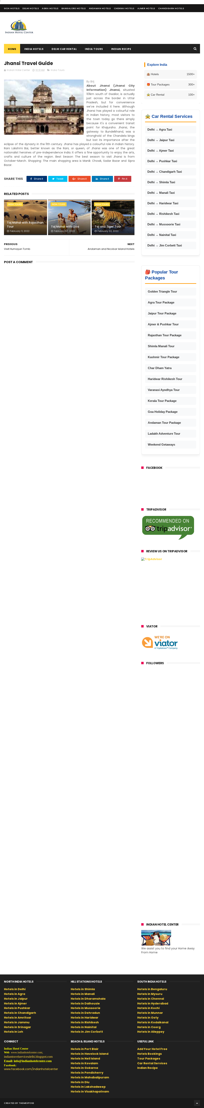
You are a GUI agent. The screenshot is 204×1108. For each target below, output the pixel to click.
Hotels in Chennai (150, 999)
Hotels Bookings (149, 1054)
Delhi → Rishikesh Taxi (163, 213)
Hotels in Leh (13, 1032)
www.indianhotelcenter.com (26, 1052)
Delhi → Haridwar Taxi (162, 203)
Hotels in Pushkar (17, 1008)
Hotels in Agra (14, 994)
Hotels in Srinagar (17, 1027)
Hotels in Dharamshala (88, 999)
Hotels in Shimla (83, 989)
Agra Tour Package (161, 302)
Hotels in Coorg (149, 1027)
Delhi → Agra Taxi (159, 129)
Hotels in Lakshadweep (88, 1087)
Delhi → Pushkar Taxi (162, 161)
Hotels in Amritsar (17, 1018)
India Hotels (33, 49)
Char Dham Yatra (160, 368)
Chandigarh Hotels (171, 8)
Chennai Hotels (124, 8)
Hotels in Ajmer (15, 1003)
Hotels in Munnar (150, 1013)
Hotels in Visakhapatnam (90, 1091)
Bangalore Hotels (74, 8)
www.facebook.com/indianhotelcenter (31, 1069)
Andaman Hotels (100, 8)
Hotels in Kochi (148, 1008)
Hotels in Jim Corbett (87, 1032)
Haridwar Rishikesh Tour (165, 379)
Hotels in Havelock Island (89, 1054)
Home (12, 49)
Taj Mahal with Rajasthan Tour (25, 225)
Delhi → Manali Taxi (161, 192)
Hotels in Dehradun (85, 1013)
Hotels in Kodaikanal (152, 1022)
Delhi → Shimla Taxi (161, 182)
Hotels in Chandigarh (20, 1013)
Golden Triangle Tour (162, 291)
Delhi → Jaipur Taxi (160, 140)
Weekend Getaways (161, 444)
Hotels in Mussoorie (85, 1008)
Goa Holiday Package (163, 411)
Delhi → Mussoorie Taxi (163, 224)
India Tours (94, 49)
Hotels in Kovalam (84, 1063)
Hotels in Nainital (83, 1027)
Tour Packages (148, 1059)
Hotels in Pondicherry (87, 1073)
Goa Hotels (12, 8)
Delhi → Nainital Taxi (161, 235)
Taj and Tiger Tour (108, 227)
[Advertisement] (127, 28)
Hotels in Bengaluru (152, 989)
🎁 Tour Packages (171, 84)
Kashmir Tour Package (163, 357)
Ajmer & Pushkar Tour (163, 324)
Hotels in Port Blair (85, 1049)
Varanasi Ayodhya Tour (164, 390)
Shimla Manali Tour (161, 346)
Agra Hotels (50, 8)
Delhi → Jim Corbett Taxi (164, 245)
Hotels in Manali (83, 994)
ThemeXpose (26, 1103)
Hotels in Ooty (148, 1018)
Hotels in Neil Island (85, 1059)
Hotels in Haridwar (84, 1018)
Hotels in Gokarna (84, 1068)
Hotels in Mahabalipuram (90, 1077)
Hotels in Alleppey (150, 1032)
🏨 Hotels (171, 74)
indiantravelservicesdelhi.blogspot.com (28, 1056)
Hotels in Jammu (16, 1022)
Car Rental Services (152, 1063)
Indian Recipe (121, 49)
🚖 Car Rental (171, 94)
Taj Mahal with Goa (65, 227)
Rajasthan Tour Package (164, 335)
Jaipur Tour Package (162, 313)
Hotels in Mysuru (149, 994)
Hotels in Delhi (15, 989)
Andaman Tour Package (164, 422)
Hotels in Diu (80, 1082)
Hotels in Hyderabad (152, 1003)
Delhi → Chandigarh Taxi (164, 171)
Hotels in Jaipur (16, 999)
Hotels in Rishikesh (85, 1022)
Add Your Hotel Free (152, 1049)
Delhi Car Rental (64, 49)
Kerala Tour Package (162, 400)
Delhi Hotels (31, 8)
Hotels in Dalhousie (85, 1003)
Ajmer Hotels (146, 8)
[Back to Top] (197, 1103)
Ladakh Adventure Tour (164, 433)
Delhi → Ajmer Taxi (160, 150)
